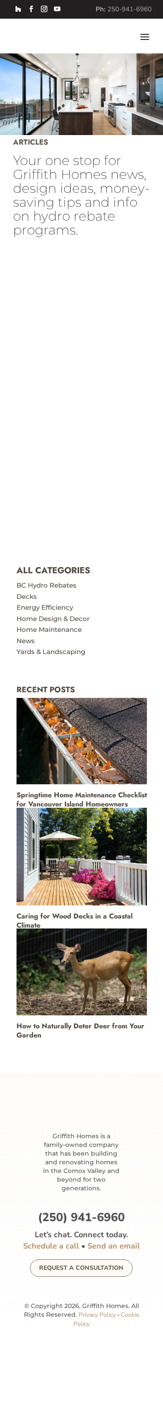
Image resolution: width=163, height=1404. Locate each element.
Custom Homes (90, 487)
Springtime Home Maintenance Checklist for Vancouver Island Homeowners (82, 799)
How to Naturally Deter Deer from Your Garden (80, 1030)
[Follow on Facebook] (30, 9)
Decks (27, 596)
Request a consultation (81, 1268)
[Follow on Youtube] (56, 9)
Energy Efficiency (45, 607)
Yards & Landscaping (51, 651)
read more (42, 342)
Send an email (113, 1246)
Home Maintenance (49, 629)
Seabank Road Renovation (80, 294)
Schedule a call (51, 1246)
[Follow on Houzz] (17, 9)
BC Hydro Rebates (47, 585)
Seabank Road (55, 478)
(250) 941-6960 (81, 1217)
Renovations (44, 310)
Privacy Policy (97, 1315)
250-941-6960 (129, 9)
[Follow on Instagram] (43, 9)
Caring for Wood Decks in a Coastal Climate (75, 920)
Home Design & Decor (53, 618)
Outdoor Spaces (90, 303)
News (26, 641)
